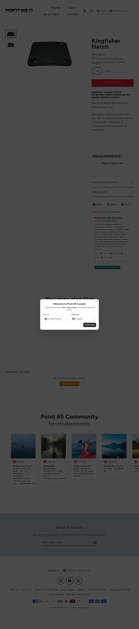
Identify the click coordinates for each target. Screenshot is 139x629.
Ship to (46, 314)
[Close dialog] (97, 301)
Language (75, 314)
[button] (55, 319)
